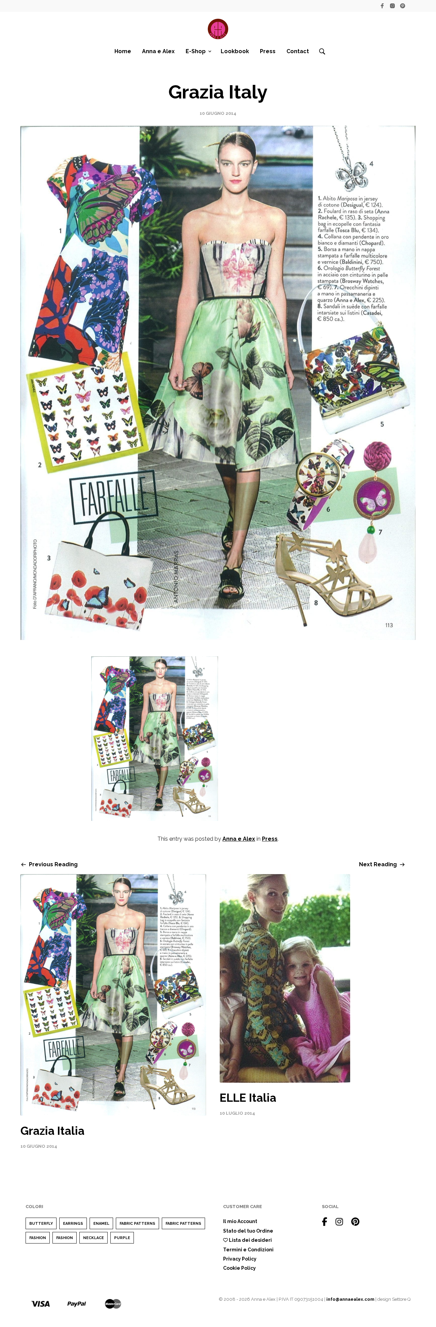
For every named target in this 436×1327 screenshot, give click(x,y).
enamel (101, 1223)
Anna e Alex (158, 51)
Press (268, 51)
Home (122, 51)
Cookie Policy (239, 1268)
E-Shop (196, 51)
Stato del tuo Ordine (248, 1231)
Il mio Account (240, 1221)
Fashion (37, 1238)
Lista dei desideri (250, 1240)
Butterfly (41, 1223)
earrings (73, 1223)
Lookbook (235, 51)
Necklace (93, 1238)
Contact (297, 51)
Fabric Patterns (137, 1223)
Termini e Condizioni (248, 1249)
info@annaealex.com (350, 1299)
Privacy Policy (239, 1259)
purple (122, 1238)
